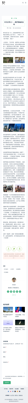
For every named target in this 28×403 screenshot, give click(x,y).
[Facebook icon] (8, 291)
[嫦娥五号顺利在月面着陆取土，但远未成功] (20, 322)
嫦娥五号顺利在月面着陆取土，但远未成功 (20, 329)
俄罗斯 (18, 269)
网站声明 (11, 388)
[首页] (11, 18)
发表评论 (7, 382)
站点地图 (17, 388)
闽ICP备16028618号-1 (14, 401)
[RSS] (17, 391)
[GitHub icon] (20, 291)
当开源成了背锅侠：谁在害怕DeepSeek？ (7, 329)
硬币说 (16, 395)
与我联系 (22, 388)
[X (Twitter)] (15, 391)
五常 (12, 269)
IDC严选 (12, 395)
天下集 (10, 28)
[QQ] (8, 391)
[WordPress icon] (17, 291)
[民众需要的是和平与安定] (8, 309)
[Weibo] (10, 391)
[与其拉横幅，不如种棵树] (20, 309)
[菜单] (25, 2)
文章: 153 (14, 294)
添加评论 (6, 362)
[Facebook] (12, 391)
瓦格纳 (6, 272)
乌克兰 (6, 269)
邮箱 (4, 352)
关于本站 (6, 388)
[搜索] (23, 2)
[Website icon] (11, 291)
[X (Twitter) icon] (14, 291)
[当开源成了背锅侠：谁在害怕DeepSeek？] (8, 322)
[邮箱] (19, 391)
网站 (4, 357)
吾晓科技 (21, 395)
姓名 (4, 347)
